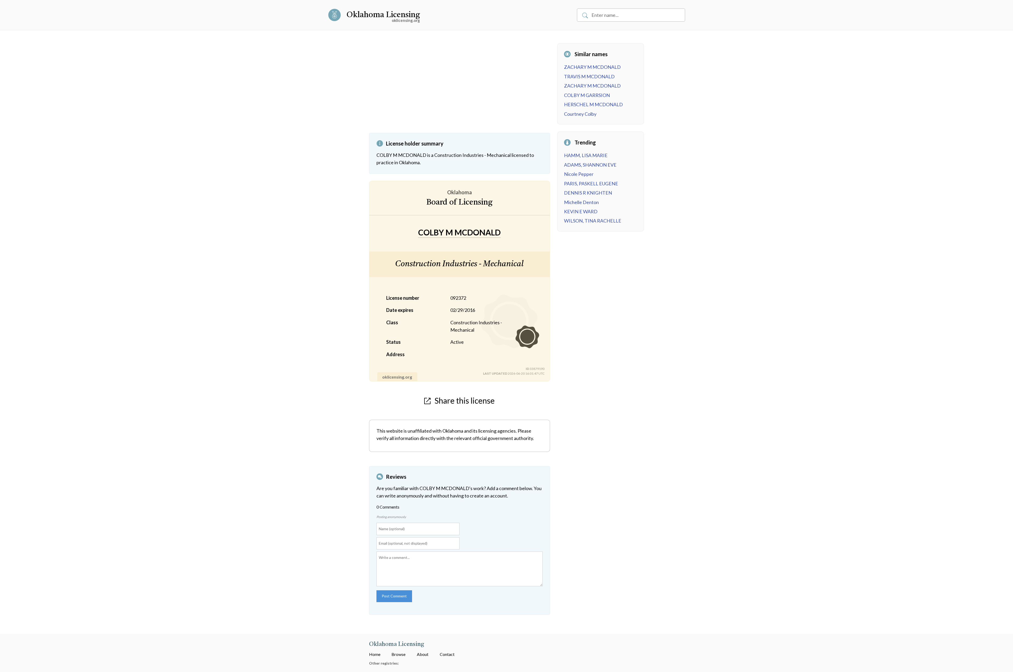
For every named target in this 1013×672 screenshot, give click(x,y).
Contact (447, 654)
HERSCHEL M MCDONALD (593, 104)
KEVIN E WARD (581, 211)
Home (374, 654)
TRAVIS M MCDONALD (589, 76)
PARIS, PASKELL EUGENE (591, 183)
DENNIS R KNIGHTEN (588, 193)
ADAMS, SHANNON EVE (590, 165)
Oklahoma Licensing (383, 15)
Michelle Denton (581, 202)
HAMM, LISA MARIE (586, 155)
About (422, 654)
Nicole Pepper (579, 174)
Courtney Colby (580, 114)
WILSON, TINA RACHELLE (592, 221)
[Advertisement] (459, 88)
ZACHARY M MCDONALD (592, 67)
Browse (398, 654)
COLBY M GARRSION (587, 95)
